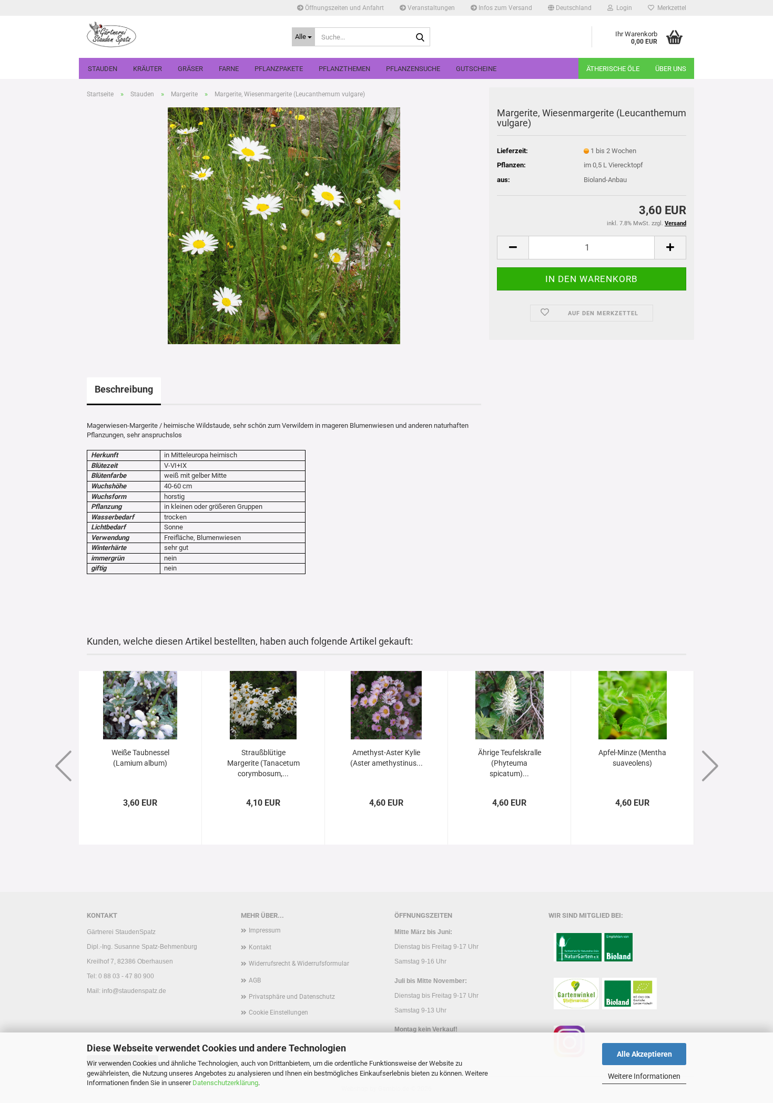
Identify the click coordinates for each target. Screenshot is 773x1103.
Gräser (190, 69)
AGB (255, 980)
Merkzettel (670, 8)
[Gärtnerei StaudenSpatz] (181, 34)
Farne (229, 69)
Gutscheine (476, 69)
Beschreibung (124, 389)
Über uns (670, 69)
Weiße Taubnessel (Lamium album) (140, 757)
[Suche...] (420, 37)
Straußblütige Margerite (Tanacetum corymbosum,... (263, 763)
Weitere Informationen (644, 1076)
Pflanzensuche (413, 69)
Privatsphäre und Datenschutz (292, 996)
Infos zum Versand (504, 8)
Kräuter (147, 69)
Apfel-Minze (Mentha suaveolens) (632, 757)
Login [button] (622, 8)
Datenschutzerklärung (225, 1083)
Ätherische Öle (612, 69)
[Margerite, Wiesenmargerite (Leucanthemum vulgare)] (284, 225)
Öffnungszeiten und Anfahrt (343, 8)
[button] (569, 8)
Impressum (265, 930)
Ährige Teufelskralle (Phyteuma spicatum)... (509, 763)
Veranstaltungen (430, 8)
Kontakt (260, 947)
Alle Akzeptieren (644, 1054)
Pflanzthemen (344, 69)
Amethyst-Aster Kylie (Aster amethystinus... (386, 757)
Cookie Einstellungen (278, 1012)
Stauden (102, 69)
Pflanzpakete (279, 69)
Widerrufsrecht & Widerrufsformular (299, 963)
